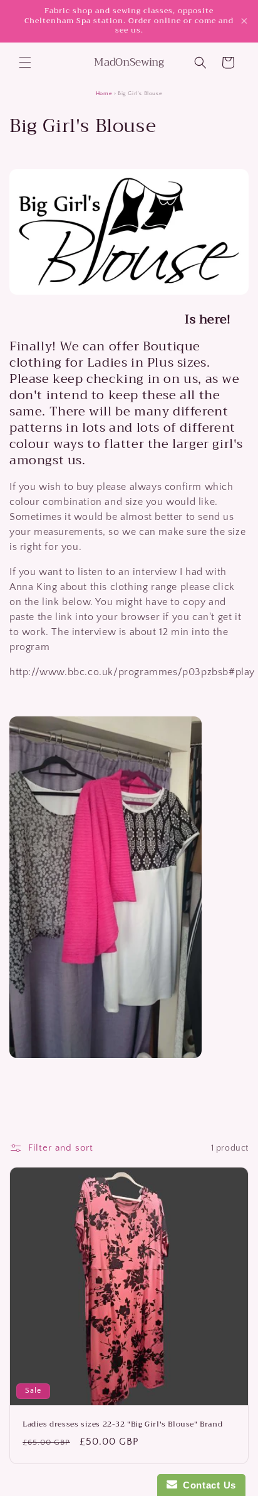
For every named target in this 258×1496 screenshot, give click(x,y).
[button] (25, 62)
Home (104, 93)
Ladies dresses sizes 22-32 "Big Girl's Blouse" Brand (122, 1425)
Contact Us (206, 1485)
